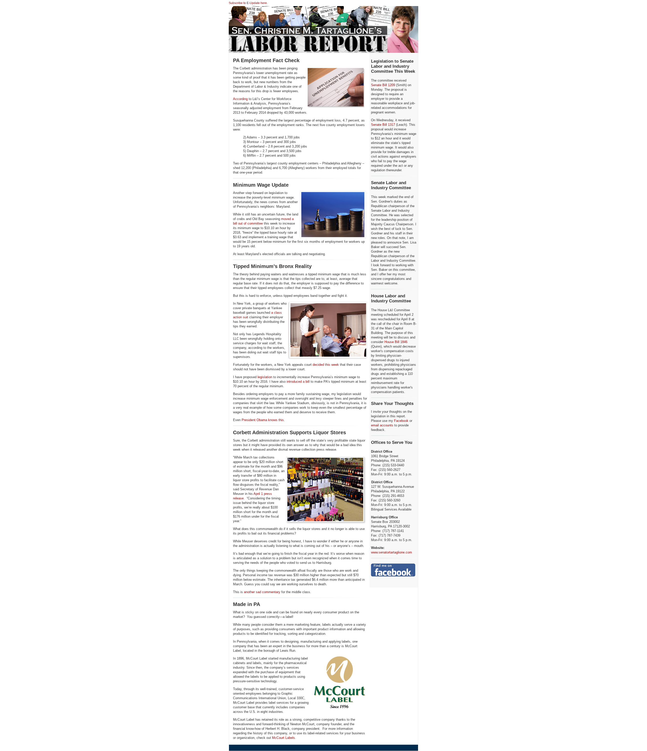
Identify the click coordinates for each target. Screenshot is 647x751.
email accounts (382, 425)
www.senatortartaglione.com (391, 552)
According (240, 99)
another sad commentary (262, 592)
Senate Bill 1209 (383, 85)
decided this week (326, 365)
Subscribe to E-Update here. (248, 3)
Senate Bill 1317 (383, 125)
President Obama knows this (263, 420)
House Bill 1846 (395, 342)
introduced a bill (298, 381)
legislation (265, 377)
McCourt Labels (283, 738)
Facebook (401, 421)
